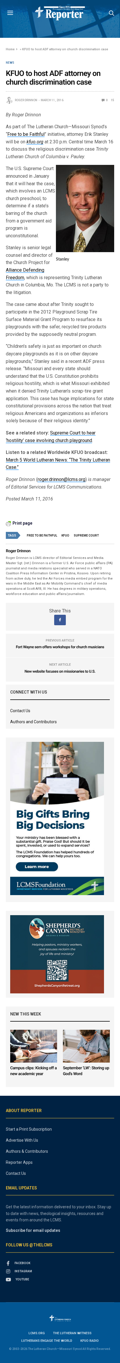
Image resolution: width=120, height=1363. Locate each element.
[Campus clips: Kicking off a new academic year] (33, 1046)
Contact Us (20, 710)
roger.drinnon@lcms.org (61, 479)
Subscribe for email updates (33, 1230)
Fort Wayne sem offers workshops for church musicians (60, 647)
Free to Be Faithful (42, 535)
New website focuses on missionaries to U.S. (60, 671)
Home (10, 49)
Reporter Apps (19, 1162)
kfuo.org (35, 142)
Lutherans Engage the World (46, 1341)
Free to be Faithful (26, 134)
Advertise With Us (22, 1140)
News (10, 62)
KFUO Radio (89, 1341)
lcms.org (37, 1333)
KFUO (65, 535)
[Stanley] (85, 208)
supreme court (86, 535)
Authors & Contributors (27, 1151)
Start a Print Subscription (29, 1129)
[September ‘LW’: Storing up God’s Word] (86, 1046)
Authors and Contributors (33, 721)
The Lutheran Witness (72, 1333)
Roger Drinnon (26, 100)
